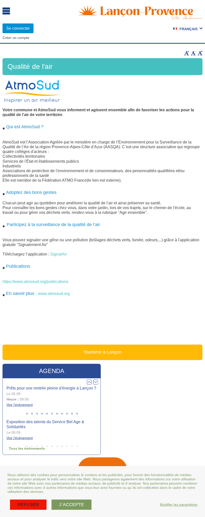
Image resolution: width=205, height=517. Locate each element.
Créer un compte (15, 38)
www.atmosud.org (54, 293)
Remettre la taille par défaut (200, 53)
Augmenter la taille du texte (186, 53)
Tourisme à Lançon (103, 352)
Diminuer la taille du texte (193, 53)
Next (95, 382)
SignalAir (58, 254)
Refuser (28, 504)
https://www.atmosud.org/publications (35, 281)
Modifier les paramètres (179, 505)
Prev (89, 382)
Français (189, 29)
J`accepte (71, 504)
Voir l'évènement (19, 404)
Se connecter (18, 28)
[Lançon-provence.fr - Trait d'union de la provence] (140, 17)
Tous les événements (27, 448)
